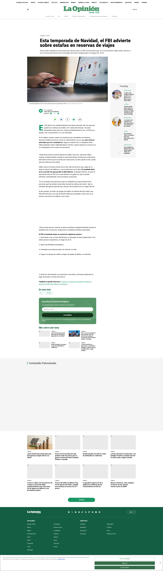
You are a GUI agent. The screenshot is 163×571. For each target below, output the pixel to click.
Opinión (144, 2)
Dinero (136, 2)
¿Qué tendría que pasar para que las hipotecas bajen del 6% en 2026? (58, 334)
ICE (59, 16)
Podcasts (82, 524)
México (94, 2)
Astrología (127, 90)
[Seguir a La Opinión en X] (72, 512)
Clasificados (110, 524)
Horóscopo (83, 533)
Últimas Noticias (22, 2)
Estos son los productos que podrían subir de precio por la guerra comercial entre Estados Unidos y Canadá (88, 336)
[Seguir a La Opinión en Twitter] (55, 113)
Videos (33, 2)
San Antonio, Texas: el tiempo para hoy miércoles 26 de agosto (129, 137)
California (56, 543)
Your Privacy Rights (125, 558)
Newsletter (83, 527)
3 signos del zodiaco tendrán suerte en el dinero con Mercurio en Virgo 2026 (129, 96)
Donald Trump (50, 16)
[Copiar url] (80, 120)
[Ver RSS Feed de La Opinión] (99, 512)
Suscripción (83, 530)
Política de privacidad (70, 319)
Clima (126, 131)
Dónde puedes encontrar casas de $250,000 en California (58, 346)
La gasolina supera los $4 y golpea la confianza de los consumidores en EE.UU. (93, 484)
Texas (28, 546)
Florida (126, 104)
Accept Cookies (124, 567)
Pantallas (114, 16)
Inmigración (64, 2)
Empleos (109, 527)
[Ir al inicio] (34, 512)
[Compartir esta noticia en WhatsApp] (55, 120)
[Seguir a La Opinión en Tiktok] (82, 512)
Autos (55, 540)
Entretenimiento (117, 2)
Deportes (128, 2)
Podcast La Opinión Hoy (78, 16)
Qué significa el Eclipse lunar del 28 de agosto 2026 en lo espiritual (129, 150)
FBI (41, 293)
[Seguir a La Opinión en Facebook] (51, 113)
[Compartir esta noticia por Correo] (74, 120)
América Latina (83, 2)
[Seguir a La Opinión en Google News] (86, 512)
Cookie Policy (61, 559)
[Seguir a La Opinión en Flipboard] (89, 512)
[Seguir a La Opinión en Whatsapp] (92, 512)
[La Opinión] (81, 9)
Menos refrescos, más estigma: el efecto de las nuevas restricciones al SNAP (122, 484)
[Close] (160, 563)
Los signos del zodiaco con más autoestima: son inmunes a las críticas (129, 123)
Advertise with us (111, 533)
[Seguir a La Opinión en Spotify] (96, 512)
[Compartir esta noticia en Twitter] (68, 120)
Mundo (73, 2)
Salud (28, 540)
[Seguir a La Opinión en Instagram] (58, 113)
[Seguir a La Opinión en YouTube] (79, 512)
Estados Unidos (43, 2)
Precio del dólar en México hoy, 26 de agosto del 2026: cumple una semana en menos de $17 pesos (66, 485)
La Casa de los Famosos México (98, 16)
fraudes (49, 293)
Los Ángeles (103, 2)
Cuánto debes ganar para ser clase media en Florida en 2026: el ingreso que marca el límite (129, 110)
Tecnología (30, 543)
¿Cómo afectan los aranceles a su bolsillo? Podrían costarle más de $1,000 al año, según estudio (88, 347)
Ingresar (135, 9)
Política (54, 2)
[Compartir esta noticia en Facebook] (61, 120)
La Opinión (42, 35)
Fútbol (66, 16)
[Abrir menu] (28, 9)
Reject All (124, 563)
